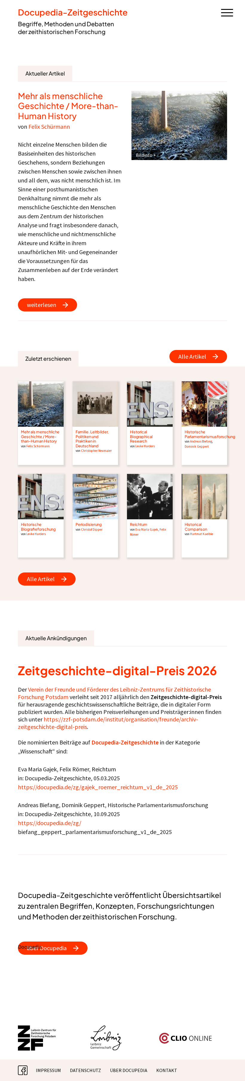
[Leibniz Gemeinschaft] (106, 1029)
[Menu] (227, 12)
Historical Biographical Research (141, 436)
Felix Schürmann (49, 126)
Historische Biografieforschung (38, 526)
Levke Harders (145, 446)
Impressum (48, 1070)
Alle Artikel (192, 356)
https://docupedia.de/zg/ (49, 823)
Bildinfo (144, 155)
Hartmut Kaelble (201, 534)
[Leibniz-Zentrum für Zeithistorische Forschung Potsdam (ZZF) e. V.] (37, 1029)
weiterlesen (41, 304)
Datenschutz (85, 1070)
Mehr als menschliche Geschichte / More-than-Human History (68, 105)
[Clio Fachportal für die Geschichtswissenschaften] (185, 1035)
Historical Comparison (196, 526)
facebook (27, 1070)
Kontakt (166, 1070)
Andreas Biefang (201, 441)
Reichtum (138, 524)
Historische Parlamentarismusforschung (210, 434)
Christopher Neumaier (96, 451)
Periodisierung (89, 524)
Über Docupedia (128, 1070)
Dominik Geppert (197, 446)
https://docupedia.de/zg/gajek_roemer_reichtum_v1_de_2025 (98, 787)
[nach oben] (231, 1067)
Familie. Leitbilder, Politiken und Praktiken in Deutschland (92, 438)
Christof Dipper (91, 529)
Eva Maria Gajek (146, 529)
